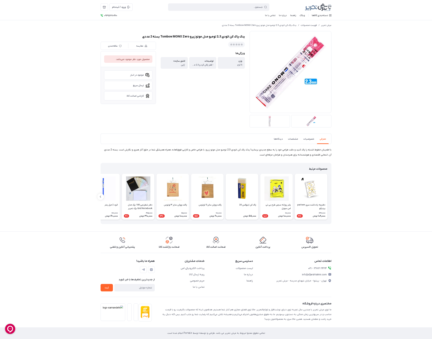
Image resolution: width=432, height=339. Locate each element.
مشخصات (293, 139)
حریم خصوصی (197, 280)
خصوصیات (308, 139)
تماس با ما (199, 287)
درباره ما (248, 274)
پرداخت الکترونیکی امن (193, 268)
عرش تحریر (326, 25)
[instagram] (151, 269)
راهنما (249, 280)
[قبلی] (331, 196)
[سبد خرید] (104, 7)
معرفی (323, 139)
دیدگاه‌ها (278, 139)
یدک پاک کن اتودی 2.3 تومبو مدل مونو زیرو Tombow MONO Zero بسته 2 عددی (259, 25)
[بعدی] (100, 196)
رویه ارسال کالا (197, 274)
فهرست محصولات (309, 25)
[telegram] (143, 269)
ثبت (107, 287)
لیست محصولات (244, 268)
